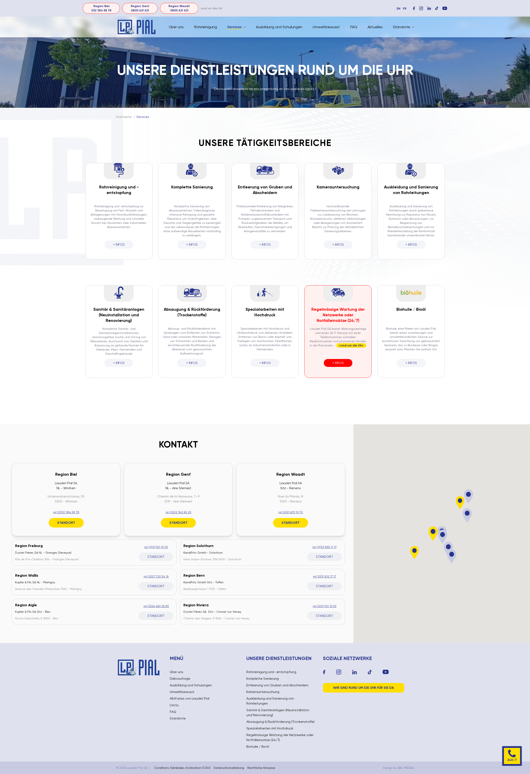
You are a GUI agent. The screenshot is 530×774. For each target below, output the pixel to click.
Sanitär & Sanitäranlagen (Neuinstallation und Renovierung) (118, 315)
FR (404, 8)
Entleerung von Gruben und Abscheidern (277, 685)
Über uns (176, 27)
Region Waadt (290, 474)
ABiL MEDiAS (405, 767)
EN (398, 8)
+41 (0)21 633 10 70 (290, 512)
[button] (433, 534)
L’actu (174, 705)
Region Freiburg (29, 545)
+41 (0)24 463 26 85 (156, 606)
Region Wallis (26, 575)
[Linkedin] (354, 672)
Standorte (401, 27)
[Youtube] (386, 672)
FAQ (353, 27)
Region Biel (66, 474)
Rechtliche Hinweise (261, 767)
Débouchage (180, 679)
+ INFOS (119, 244)
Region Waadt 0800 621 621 (179, 8)
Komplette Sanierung (192, 186)
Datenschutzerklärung (229, 767)
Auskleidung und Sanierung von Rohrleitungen (270, 700)
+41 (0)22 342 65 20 (178, 512)
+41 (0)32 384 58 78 (66, 512)
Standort (66, 523)
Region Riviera (195, 605)
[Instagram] (421, 8)
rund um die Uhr (351, 345)
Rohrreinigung (205, 27)
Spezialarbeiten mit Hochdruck (269, 728)
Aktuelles (375, 27)
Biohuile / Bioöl (411, 309)
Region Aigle (26, 605)
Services (234, 27)
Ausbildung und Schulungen (279, 27)
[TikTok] (370, 672)
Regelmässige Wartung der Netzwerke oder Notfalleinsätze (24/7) (338, 315)
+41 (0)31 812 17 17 (324, 576)
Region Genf (178, 474)
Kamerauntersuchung (338, 186)
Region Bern (194, 575)
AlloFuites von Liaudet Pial (189, 698)
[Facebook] (414, 8)
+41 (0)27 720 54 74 (156, 576)
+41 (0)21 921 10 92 (156, 547)
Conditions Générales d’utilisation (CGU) (182, 767)
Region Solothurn (198, 545)
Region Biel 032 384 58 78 (101, 8)
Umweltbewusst (326, 27)
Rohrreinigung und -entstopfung (271, 672)
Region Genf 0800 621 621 (140, 8)
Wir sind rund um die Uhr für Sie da (363, 688)
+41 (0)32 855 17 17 (324, 547)
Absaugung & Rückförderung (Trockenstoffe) (280, 722)
